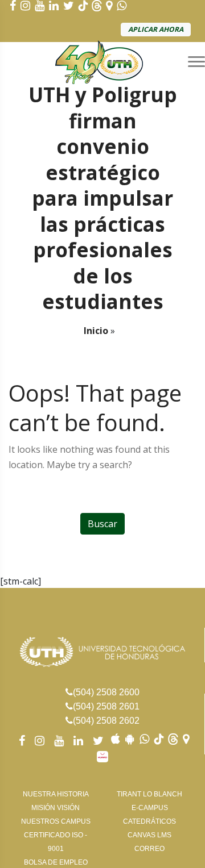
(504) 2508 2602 (106, 720)
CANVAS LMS (149, 835)
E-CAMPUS (150, 808)
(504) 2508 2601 (106, 706)
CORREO (149, 849)
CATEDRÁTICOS (149, 821)
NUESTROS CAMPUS (56, 821)
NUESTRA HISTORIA (56, 794)
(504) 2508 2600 (106, 692)
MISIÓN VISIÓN (55, 808)
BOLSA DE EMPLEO (56, 862)
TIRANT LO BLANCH (149, 794)
